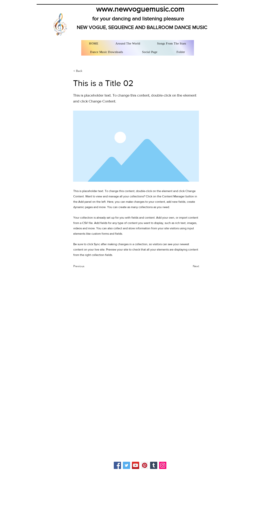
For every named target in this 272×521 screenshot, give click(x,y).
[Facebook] (117, 465)
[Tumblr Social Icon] (153, 465)
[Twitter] (126, 465)
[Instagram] (162, 465)
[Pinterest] (144, 465)
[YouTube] (135, 465)
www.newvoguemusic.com (140, 9)
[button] (85, 71)
